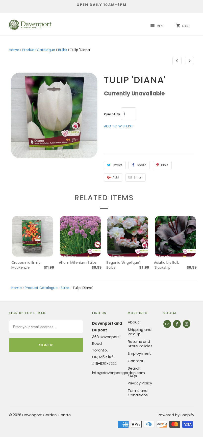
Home (14, 49)
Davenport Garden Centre (46, 414)
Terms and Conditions (138, 393)
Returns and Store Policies (140, 344)
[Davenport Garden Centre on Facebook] (177, 324)
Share (142, 165)
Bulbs (62, 49)
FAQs (132, 375)
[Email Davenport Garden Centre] (167, 324)
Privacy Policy (140, 383)
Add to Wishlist (118, 126)
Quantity (112, 114)
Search (134, 368)
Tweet (117, 165)
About (133, 322)
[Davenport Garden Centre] (30, 24)
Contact (136, 360)
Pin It (164, 165)
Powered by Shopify (176, 414)
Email (138, 177)
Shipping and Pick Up (140, 332)
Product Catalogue (38, 49)
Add (115, 177)
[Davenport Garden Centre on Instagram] (186, 324)
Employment (139, 353)
